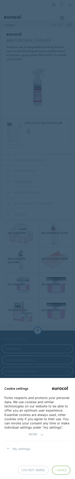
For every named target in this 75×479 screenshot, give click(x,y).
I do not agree (33, 470)
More (33, 434)
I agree (61, 470)
